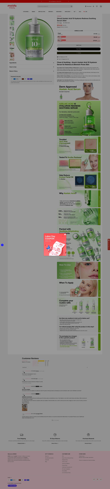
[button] (2, 245)
